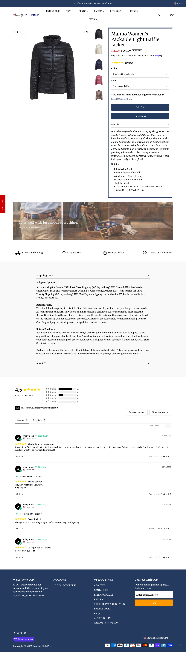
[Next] (24, 32)
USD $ (180, 3)
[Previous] (17, 32)
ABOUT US (99, 585)
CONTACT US (101, 590)
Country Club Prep (42, 646)
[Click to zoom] (87, 32)
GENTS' (82, 11)
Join (154, 603)
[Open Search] (159, 15)
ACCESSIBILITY (102, 618)
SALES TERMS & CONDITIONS (110, 604)
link (73, 308)
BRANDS (133, 11)
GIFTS (92, 19)
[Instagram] (17, 633)
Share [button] (20, 456)
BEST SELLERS (53, 11)
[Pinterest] (21, 633)
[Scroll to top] (180, 644)
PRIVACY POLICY (103, 608)
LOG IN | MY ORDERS (65, 585)
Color (114, 68)
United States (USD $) (158, 637)
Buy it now (140, 116)
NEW (68, 11)
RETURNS (99, 599)
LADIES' (98, 11)
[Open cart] (171, 15)
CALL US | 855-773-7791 (106, 622)
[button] (165, 456)
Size (113, 80)
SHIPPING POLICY (103, 594)
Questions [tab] (37, 420)
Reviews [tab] (20, 420)
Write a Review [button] (161, 412)
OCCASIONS (116, 11)
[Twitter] (25, 633)
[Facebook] (14, 633)
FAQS (97, 613)
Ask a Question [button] (138, 412)
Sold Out (140, 107)
